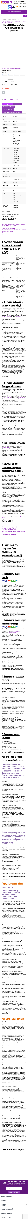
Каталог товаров (14, 12)
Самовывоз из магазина (8, 231)
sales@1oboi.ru (19, 316)
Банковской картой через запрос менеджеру (13, 531)
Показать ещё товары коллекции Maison (12, 68)
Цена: (4, 84)
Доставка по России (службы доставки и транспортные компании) (12, 227)
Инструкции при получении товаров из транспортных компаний (12, 233)
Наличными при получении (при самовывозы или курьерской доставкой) (13, 527)
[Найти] (25, 16)
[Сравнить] (3, 92)
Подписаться (13, 1192)
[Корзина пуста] (17, 7)
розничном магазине (7, 447)
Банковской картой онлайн (9, 529)
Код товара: (5, 81)
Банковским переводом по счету (10, 532)
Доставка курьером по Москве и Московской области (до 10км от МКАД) (13, 225)
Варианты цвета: (6, 70)
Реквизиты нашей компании (9, 534)
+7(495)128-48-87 (6, 316)
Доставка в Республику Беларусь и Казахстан (14, 229)
